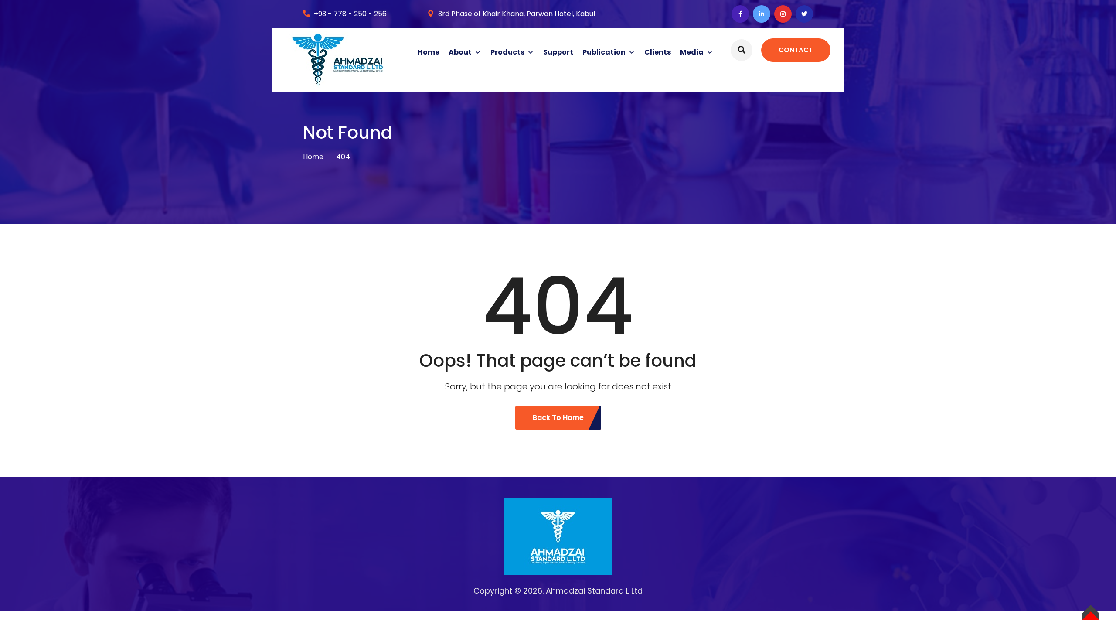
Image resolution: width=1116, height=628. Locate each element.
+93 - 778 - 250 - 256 (350, 14)
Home (428, 52)
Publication (604, 52)
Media (692, 52)
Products (507, 52)
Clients (657, 52)
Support (558, 52)
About (460, 52)
